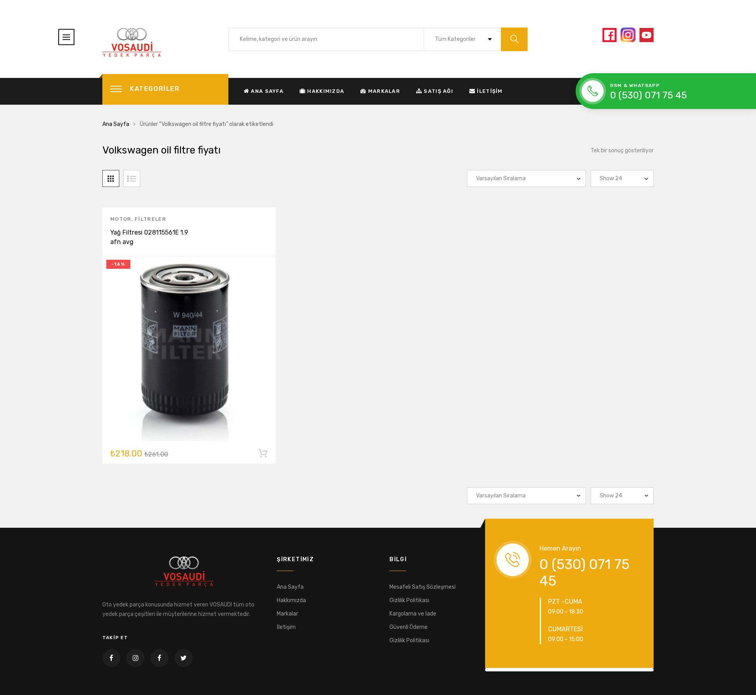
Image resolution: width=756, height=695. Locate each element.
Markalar (384, 91)
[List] (131, 178)
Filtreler (150, 219)
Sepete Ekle (263, 454)
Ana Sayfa (267, 91)
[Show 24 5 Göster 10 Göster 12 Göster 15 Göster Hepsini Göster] (622, 178)
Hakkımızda (325, 91)
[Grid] (110, 178)
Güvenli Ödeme (408, 627)
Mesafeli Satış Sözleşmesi (422, 587)
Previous (475, 670)
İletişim (489, 91)
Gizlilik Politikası (409, 600)
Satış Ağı (438, 91)
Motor (121, 219)
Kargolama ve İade (412, 613)
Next (664, 670)
